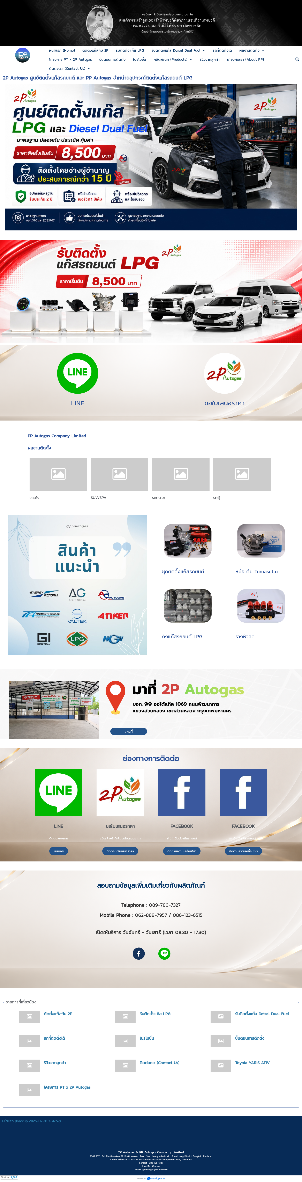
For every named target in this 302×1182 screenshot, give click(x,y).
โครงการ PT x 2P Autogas (67, 1087)
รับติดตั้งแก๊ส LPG (155, 1014)
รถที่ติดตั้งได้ (54, 1038)
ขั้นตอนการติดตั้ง (249, 1038)
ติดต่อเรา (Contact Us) (160, 1063)
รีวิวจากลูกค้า (55, 1063)
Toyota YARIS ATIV (252, 1063)
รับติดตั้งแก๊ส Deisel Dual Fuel (262, 1014)
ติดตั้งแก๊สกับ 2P (58, 1014)
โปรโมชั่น (147, 1038)
